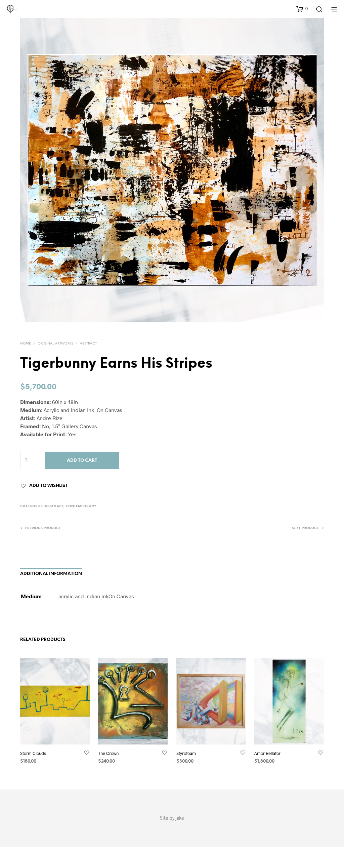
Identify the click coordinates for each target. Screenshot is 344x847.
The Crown (108, 753)
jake (179, 818)
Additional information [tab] (51, 574)
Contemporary (81, 506)
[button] (302, 8)
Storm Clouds (33, 753)
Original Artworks (55, 344)
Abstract (88, 344)
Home (25, 344)
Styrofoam (186, 753)
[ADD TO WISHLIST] (87, 753)
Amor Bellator (267, 753)
